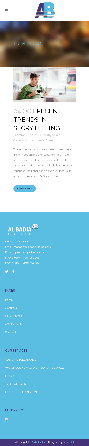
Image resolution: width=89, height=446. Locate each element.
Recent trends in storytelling (37, 119)
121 (36, 140)
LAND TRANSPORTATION (21, 391)
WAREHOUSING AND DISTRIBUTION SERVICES (34, 367)
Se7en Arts (69, 442)
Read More (24, 188)
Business (42, 135)
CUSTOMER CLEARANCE (20, 359)
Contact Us (11, 332)
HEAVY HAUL (13, 375)
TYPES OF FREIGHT (17, 383)
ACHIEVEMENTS (15, 324)
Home (9, 299)
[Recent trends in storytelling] (44, 84)
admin (56, 135)
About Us (11, 307)
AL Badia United (37, 442)
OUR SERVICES (14, 316)
